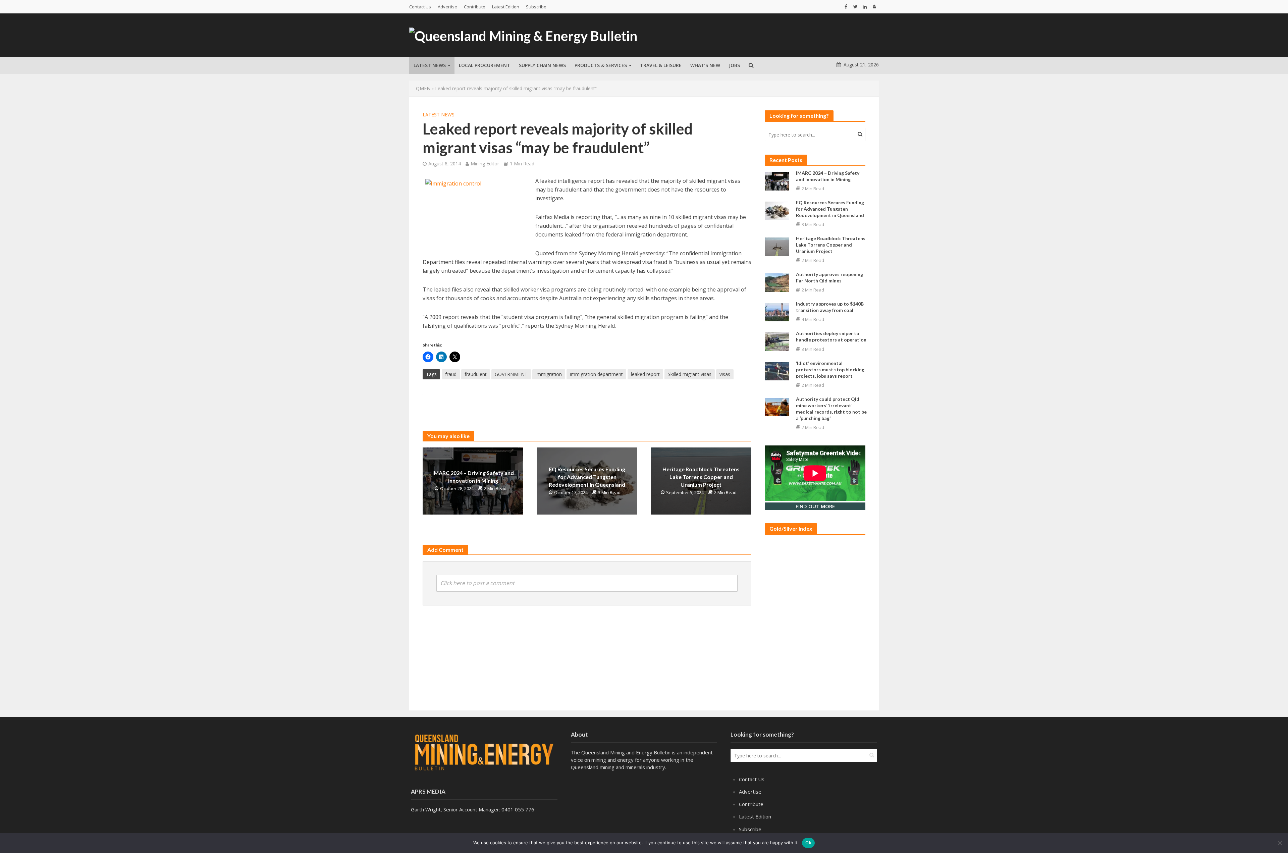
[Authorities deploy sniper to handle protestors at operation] (777, 341)
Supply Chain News (542, 65)
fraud (451, 374)
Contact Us (420, 7)
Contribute (474, 7)
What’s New (705, 65)
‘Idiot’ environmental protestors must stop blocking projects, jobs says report (830, 369)
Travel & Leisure (661, 65)
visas (724, 374)
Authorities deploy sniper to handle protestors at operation (831, 336)
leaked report (645, 374)
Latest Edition (505, 7)
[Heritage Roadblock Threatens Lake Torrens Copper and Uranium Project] (777, 246)
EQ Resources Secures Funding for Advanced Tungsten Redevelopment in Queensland (587, 477)
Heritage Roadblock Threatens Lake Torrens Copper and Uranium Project (701, 477)
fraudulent (476, 374)
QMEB (423, 88)
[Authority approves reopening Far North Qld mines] (777, 282)
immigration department (596, 374)
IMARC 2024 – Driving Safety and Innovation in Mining (473, 477)
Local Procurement (484, 65)
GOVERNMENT (511, 374)
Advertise (447, 7)
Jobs (734, 65)
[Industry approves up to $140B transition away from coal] (777, 311)
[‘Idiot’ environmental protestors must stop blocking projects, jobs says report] (777, 370)
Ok (808, 842)
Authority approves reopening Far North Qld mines (829, 277)
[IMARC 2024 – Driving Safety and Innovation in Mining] (777, 180)
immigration (549, 374)
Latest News (430, 65)
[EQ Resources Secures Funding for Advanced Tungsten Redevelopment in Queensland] (777, 210)
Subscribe (536, 7)
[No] (1279, 843)
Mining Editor (485, 163)
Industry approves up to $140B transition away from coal (830, 307)
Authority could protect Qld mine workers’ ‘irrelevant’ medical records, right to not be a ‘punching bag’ (831, 408)
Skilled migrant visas (689, 374)
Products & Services (601, 65)
